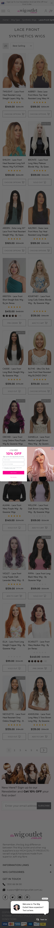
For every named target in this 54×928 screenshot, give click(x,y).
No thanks (13, 477)
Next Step (13, 472)
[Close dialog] (52, 448)
